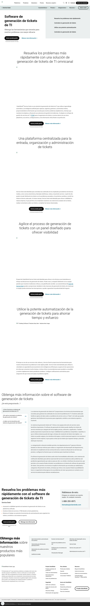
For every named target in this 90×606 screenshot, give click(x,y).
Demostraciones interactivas (50, 575)
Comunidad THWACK (65, 575)
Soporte (62, 571)
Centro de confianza (50, 584)
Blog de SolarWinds (80, 569)
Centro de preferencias (51, 578)
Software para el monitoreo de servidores (58, 548)
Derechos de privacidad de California (25, 599)
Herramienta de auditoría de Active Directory (40, 549)
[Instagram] (79, 583)
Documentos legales (6, 599)
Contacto (73, 3)
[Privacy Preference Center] (2, 603)
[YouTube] (84, 583)
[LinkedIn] (87, 583)
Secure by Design (50, 590)
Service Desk (73, 544)
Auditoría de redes (36, 554)
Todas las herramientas (51, 572)
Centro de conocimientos (81, 573)
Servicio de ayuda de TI (75, 547)
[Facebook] (76, 583)
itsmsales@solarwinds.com (71, 505)
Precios (42, 3)
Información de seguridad (52, 593)
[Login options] (69, 3)
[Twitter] (81, 583)
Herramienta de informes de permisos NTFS (38, 544)
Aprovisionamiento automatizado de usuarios (40, 539)
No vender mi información (60, 599)
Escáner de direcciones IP (57, 539)
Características (42, 7)
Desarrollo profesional (65, 587)
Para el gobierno (64, 589)
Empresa (62, 584)
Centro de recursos (79, 571)
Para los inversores (65, 591)
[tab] (15, 410)
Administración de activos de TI (77, 551)
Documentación (64, 573)
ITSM (32, 115)
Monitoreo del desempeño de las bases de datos (78, 539)
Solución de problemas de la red (58, 543)
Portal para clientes (65, 569)
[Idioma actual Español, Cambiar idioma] (66, 3)
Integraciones (62, 7)
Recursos (72, 7)
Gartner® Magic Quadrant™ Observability (81, 576)
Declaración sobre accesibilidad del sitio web (44, 599)
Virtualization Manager (57, 552)
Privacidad (14, 599)
